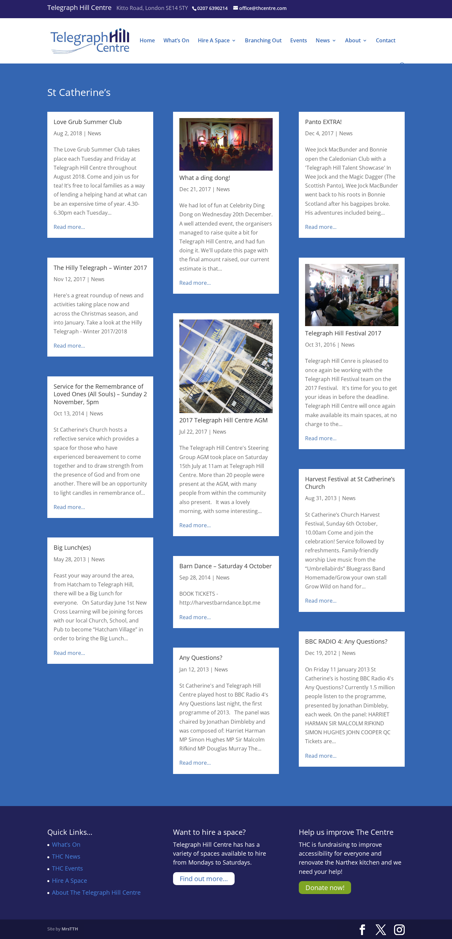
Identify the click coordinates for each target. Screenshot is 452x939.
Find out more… (204, 878)
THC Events (67, 868)
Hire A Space (214, 41)
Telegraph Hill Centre (79, 7)
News (323, 41)
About (353, 41)
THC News (66, 856)
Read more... (69, 227)
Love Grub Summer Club (88, 122)
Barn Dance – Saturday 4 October (225, 566)
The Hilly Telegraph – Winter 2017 (100, 268)
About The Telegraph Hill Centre (96, 892)
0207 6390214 (212, 8)
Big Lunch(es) (72, 547)
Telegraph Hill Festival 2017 (343, 333)
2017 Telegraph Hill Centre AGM (223, 420)
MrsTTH (70, 929)
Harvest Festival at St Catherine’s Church (350, 483)
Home (147, 41)
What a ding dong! (204, 178)
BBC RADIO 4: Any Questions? (346, 641)
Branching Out (263, 41)
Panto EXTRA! (323, 122)
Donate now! (324, 887)
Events (298, 41)
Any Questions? (200, 658)
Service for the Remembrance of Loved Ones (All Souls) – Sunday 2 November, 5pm (100, 394)
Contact (385, 41)
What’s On (176, 41)
